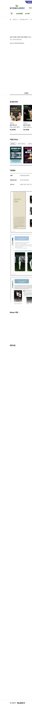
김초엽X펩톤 (19, 13)
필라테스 (13, 144)
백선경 (14, 37)
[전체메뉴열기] (11, 13)
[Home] (10, 19)
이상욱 (22, 37)
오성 (11, 39)
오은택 (18, 37)
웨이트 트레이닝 (21, 144)
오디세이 (27, 13)
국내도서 (14, 19)
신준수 (11, 37)
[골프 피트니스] (16, 118)
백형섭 (25, 37)
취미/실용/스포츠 (23, 19)
